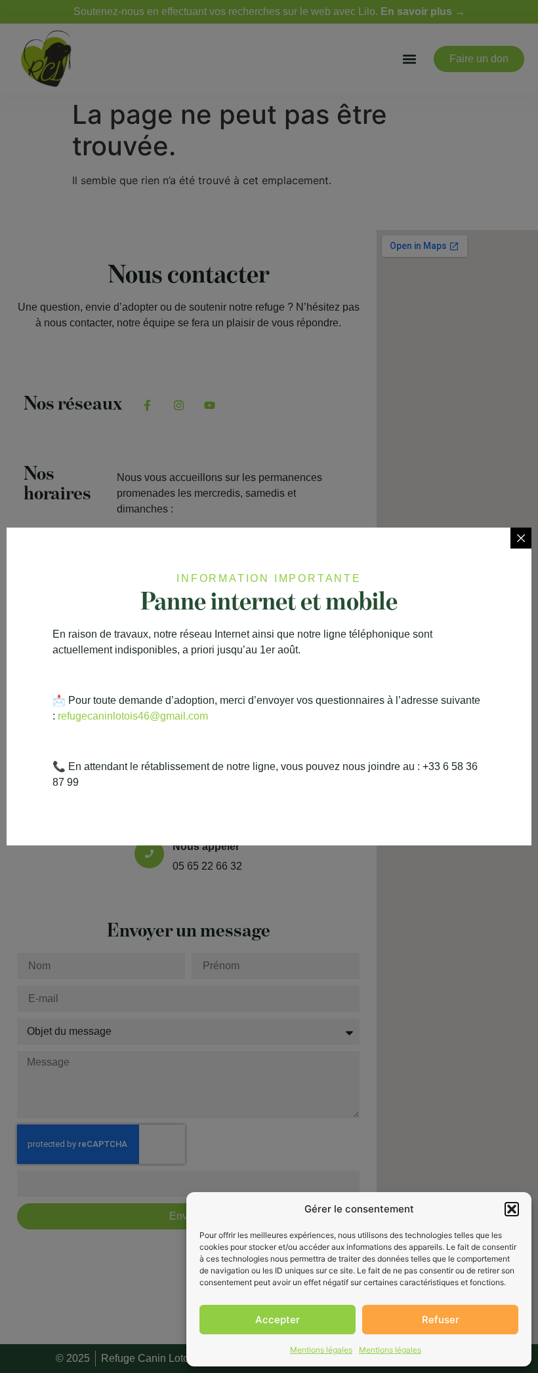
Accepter (277, 1319)
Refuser (440, 1319)
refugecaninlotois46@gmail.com (133, 716)
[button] (511, 1209)
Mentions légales (321, 1350)
